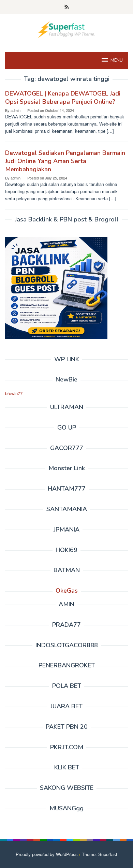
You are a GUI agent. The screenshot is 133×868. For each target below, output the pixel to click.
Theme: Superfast (99, 854)
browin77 (14, 393)
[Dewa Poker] (66, 29)
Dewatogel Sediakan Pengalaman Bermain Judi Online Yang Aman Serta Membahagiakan (65, 161)
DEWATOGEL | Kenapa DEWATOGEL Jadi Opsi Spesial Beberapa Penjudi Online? (62, 97)
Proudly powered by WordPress (47, 854)
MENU (116, 60)
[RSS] (66, 7)
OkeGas (67, 591)
